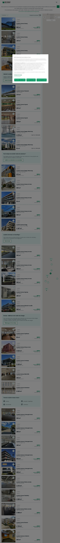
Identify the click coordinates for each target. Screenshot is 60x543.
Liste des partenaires (17, 76)
